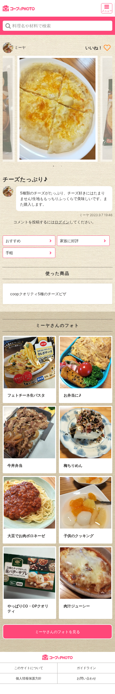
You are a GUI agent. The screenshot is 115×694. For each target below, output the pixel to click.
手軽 (9, 252)
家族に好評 (69, 240)
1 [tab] (53, 165)
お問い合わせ (86, 678)
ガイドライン (86, 668)
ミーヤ (19, 47)
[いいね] (107, 48)
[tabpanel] (57, 109)
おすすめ (13, 240)
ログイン (62, 222)
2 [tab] (61, 165)
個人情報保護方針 (28, 678)
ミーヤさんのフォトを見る (57, 631)
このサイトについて (28, 668)
